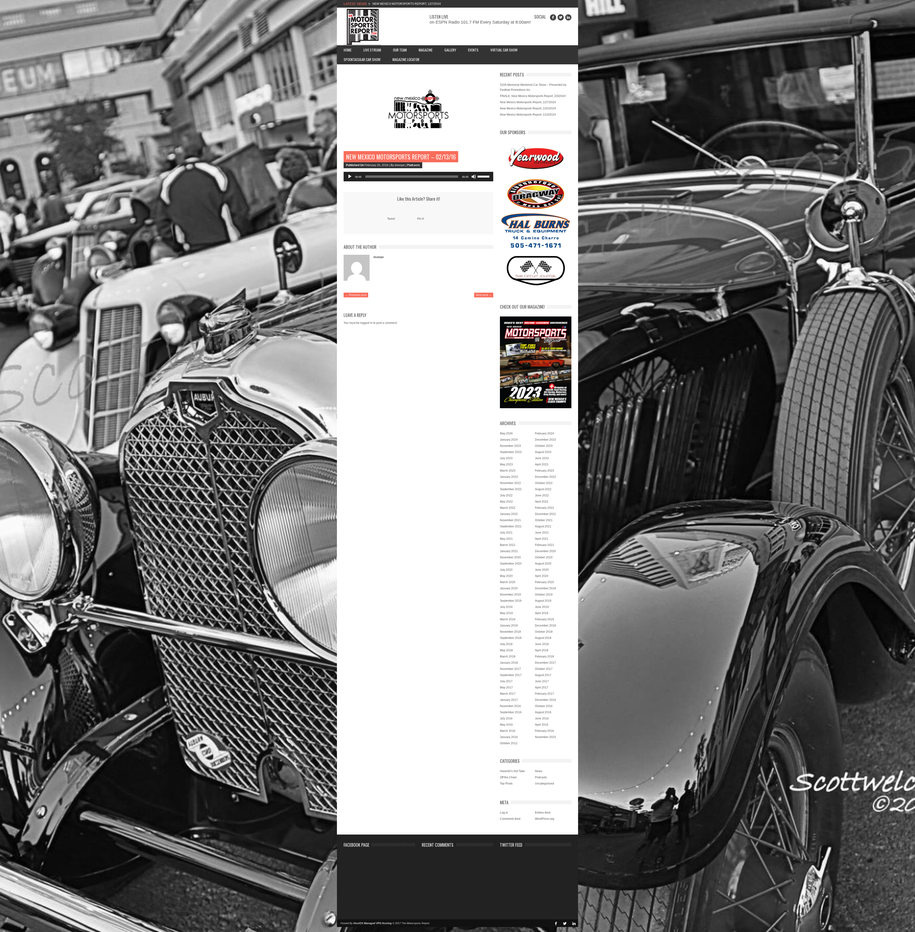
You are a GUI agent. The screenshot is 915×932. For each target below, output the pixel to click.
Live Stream (372, 49)
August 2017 (543, 675)
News (538, 771)
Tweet (391, 218)
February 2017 (544, 693)
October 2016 (544, 706)
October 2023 (544, 446)
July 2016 (506, 718)
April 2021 (541, 538)
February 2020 (544, 582)
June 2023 (542, 458)
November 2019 (510, 594)
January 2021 (509, 551)
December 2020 (545, 551)
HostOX (358, 923)
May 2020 (506, 576)
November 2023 (510, 446)
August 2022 (543, 489)
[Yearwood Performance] (535, 158)
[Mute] (473, 176)
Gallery (450, 49)
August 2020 (543, 563)
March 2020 (507, 582)
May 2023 (506, 464)
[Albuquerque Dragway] (535, 194)
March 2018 (507, 656)
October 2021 (544, 520)
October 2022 (544, 483)
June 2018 (542, 644)
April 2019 (541, 613)
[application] (418, 176)
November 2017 (510, 669)
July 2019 (506, 607)
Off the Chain (508, 777)
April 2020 (541, 576)
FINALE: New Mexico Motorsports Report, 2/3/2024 (533, 96)
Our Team (400, 49)
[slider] (484, 176)
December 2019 (545, 588)
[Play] (349, 176)
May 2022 (506, 501)
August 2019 (543, 600)
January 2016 (509, 737)
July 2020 (506, 569)
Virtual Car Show (504, 49)
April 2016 (541, 724)
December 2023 (545, 439)
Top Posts (506, 783)
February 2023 (544, 470)
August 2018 (543, 638)
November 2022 (510, 483)
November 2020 (510, 557)
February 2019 (544, 619)
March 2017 (507, 693)
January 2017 (509, 700)
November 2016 (510, 706)
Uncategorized (544, 783)
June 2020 (542, 569)
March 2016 (507, 731)
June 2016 (542, 718)
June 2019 (542, 607)
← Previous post (355, 295)
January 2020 (509, 588)
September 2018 (511, 638)
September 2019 (511, 600)
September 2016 (511, 712)
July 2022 (506, 495)
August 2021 (543, 526)
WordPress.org (544, 818)
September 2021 (511, 526)
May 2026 (506, 433)
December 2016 (545, 700)
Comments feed (510, 818)
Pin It (420, 218)
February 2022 (544, 507)
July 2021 (506, 532)
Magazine (425, 49)
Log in (504, 812)
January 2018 (509, 662)
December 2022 (545, 477)
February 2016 (544, 731)
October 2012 (509, 743)
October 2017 (544, 669)
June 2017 (542, 681)
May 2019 (506, 613)
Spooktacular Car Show (362, 59)
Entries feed (542, 812)
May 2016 (506, 724)
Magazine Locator (405, 59)
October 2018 (544, 631)
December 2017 (545, 662)
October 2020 (544, 557)
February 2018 (544, 656)
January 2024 (509, 439)
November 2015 (545, 737)
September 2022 (511, 489)
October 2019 (544, 594)
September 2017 (511, 675)
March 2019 (507, 619)
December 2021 (545, 514)
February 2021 (544, 545)
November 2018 (510, 631)
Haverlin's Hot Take (512, 771)
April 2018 (541, 650)
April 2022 (541, 501)
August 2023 (543, 452)
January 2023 (509, 477)
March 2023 (507, 470)
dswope (378, 257)
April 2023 (541, 464)
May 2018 (506, 650)
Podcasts (413, 165)
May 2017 (506, 687)
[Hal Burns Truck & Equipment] (535, 230)
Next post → (484, 295)
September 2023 (511, 452)
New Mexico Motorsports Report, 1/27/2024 (528, 102)
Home (347, 49)
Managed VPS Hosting (378, 923)
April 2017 (541, 687)
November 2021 (510, 520)
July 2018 (506, 644)
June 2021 (542, 532)
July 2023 (506, 458)
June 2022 (542, 495)
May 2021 (506, 538)
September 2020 (511, 563)
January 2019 (509, 625)
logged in (366, 323)
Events (473, 49)
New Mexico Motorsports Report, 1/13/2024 (528, 114)
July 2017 (506, 681)
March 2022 (507, 507)
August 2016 (543, 712)
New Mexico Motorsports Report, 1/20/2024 (528, 108)
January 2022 (509, 514)
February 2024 (544, 433)
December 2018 (545, 625)
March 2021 (507, 545)
